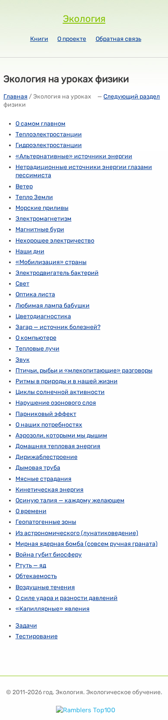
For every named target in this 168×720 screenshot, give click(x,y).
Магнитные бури (40, 229)
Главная (15, 96)
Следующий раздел (131, 96)
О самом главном (40, 123)
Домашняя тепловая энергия (58, 446)
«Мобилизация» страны (51, 262)
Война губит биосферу (49, 554)
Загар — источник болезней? (58, 327)
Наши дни (30, 251)
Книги (39, 39)
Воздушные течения (45, 587)
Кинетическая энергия (50, 489)
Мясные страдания (44, 479)
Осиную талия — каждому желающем (70, 500)
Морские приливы (42, 208)
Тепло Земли (34, 197)
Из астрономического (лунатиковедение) (77, 533)
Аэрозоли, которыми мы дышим (61, 435)
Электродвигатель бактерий (57, 273)
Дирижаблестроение (47, 457)
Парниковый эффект (46, 414)
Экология (84, 19)
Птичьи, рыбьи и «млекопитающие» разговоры (84, 370)
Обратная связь (118, 39)
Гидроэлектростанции (49, 145)
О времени (31, 511)
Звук (23, 359)
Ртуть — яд (31, 565)
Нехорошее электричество (55, 240)
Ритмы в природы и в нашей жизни (67, 381)
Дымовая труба (38, 467)
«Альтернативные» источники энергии (74, 156)
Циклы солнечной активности (60, 392)
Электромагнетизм (44, 218)
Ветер (24, 186)
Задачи (26, 625)
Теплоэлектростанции (49, 134)
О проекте (71, 39)
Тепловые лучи (37, 348)
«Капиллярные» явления (53, 608)
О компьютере (36, 338)
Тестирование (37, 636)
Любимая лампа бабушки (53, 305)
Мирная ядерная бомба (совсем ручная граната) (87, 544)
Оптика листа (35, 294)
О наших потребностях (49, 424)
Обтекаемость (36, 576)
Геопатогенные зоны (46, 522)
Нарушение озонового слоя (56, 402)
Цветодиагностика (43, 316)
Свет (22, 283)
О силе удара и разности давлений (67, 598)
